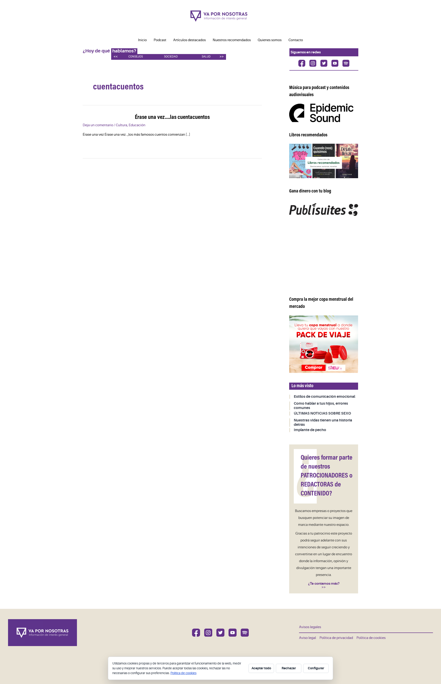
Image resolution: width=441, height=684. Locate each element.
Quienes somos (270, 40)
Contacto (295, 40)
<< (115, 56)
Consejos (135, 56)
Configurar (316, 668)
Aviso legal (307, 638)
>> (222, 56)
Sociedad (171, 56)
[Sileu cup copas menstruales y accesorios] (323, 344)
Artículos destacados (189, 40)
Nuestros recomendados (232, 40)
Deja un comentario (98, 125)
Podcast (160, 40)
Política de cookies (371, 638)
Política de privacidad (336, 638)
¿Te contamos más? (323, 583)
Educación (137, 125)
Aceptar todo (261, 668)
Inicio (142, 40)
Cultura (121, 125)
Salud (206, 56)
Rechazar (289, 668)
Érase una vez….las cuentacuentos (172, 117)
